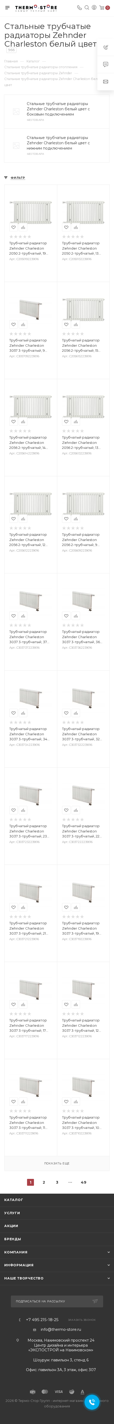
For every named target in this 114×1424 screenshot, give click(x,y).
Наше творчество (24, 1278)
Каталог (13, 1200)
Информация (19, 1265)
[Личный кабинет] (94, 8)
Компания (15, 1252)
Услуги (12, 1213)
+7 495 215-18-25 (42, 1320)
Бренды (12, 1239)
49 (83, 1182)
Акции (11, 1226)
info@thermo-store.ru (61, 1329)
